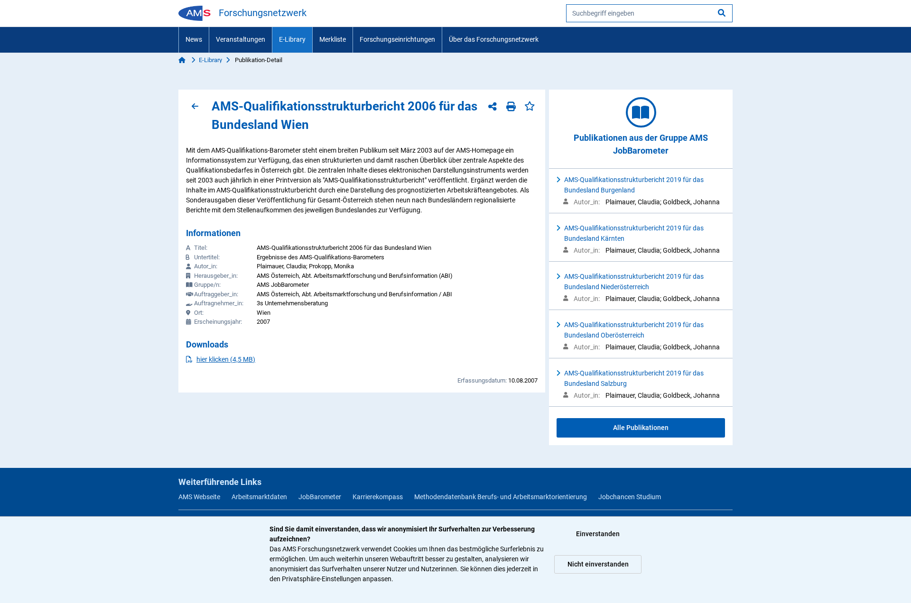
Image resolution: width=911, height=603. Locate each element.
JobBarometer (319, 497)
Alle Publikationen (641, 427)
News (194, 39)
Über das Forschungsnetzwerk (494, 39)
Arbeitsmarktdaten (259, 497)
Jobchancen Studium (629, 497)
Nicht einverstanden (598, 564)
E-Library (292, 39)
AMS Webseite (199, 497)
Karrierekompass (378, 497)
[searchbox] (649, 13)
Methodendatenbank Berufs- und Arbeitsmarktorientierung (500, 497)
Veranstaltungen (240, 39)
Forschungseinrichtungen (397, 39)
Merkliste (332, 39)
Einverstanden (598, 534)
